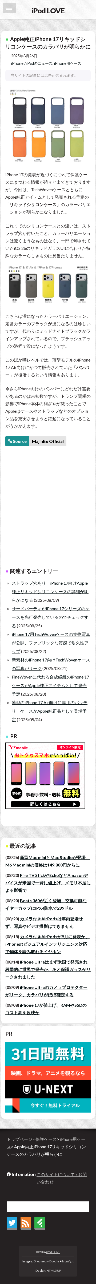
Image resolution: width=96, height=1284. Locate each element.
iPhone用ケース (67, 63)
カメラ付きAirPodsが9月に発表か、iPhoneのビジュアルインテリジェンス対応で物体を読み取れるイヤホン (47, 944)
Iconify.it (68, 1261)
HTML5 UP (54, 1270)
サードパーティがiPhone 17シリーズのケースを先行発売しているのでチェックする (51, 617)
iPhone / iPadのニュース (32, 63)
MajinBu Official (48, 441)
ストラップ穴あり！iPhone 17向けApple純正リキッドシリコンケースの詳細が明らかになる (50, 591)
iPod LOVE (53, 1252)
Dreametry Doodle (46, 1261)
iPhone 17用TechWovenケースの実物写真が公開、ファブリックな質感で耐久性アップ (51, 643)
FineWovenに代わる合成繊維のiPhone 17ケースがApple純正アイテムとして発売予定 (50, 685)
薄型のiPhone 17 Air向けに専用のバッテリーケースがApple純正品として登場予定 (49, 711)
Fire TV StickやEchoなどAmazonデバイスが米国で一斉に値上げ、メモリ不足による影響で (48, 883)
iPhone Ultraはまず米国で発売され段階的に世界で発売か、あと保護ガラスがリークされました (48, 969)
